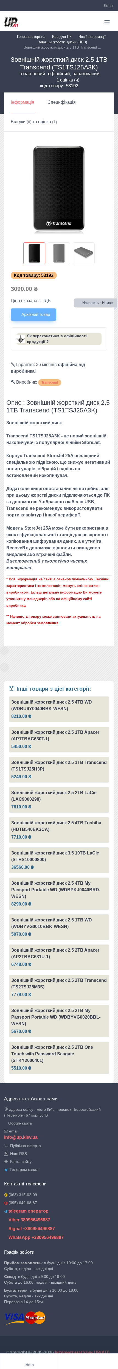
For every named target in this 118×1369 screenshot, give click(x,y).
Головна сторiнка (31, 37)
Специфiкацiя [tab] (61, 102)
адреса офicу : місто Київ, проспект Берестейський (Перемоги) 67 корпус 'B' (52, 1112)
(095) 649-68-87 (22, 1203)
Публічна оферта (24, 1145)
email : (14, 1131)
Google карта (19, 1123)
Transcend (49, 382)
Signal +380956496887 (31, 1228)
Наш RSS (17, 1153)
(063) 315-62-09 (22, 1195)
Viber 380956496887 (28, 1220)
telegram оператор (28, 1211)
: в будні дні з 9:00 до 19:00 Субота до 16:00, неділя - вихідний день (40, 1279)
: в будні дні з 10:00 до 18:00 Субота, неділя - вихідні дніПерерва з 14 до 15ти (41, 1296)
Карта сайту (20, 1161)
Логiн (108, 5)
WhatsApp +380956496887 (35, 1237)
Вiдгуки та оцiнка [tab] (34, 121)
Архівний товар (35, 314)
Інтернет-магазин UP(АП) (83, 1352)
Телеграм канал (22, 1169)
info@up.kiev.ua (21, 1137)
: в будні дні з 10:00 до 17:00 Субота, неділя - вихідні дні (48, 1266)
